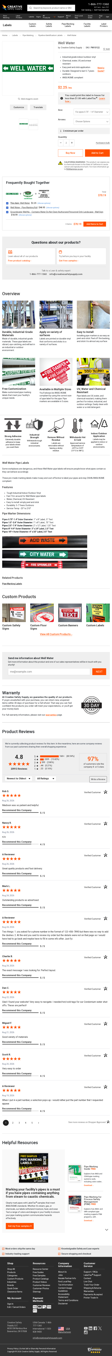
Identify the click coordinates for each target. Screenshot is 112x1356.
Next (107, 1229)
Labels (31, 17)
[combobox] (51, 8)
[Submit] (30, 8)
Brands (10, 1285)
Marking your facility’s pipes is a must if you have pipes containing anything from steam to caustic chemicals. (33, 1193)
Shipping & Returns (92, 1288)
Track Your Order (91, 1285)
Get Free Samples (101, 10)
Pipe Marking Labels (68, 25)
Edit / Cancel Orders (16, 1307)
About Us (68, 17)
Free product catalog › (19, 260)
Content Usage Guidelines (65, 1289)
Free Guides (38, 1272)
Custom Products (19, 596)
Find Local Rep (79, 17)
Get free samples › (68, 260)
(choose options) (43, 203)
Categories (12, 1275)
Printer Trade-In (91, 1298)
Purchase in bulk (103, 143)
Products (11, 1272)
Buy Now (70, 153)
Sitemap (37, 1292)
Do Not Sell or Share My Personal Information (38, 1349)
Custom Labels (32, 25)
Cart (107, 17)
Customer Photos (41, 1288)
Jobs (60, 1275)
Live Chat (88, 1281)
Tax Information (65, 1285)
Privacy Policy (12, 1349)
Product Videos (40, 1282)
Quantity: (62, 137)
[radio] (56, 756)
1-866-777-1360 (98, 4)
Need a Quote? (101, 69)
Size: (60, 110)
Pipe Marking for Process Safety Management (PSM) (93, 1201)
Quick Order (90, 17)
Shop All (11, 1269)
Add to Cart (97, 153)
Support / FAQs (91, 1272)
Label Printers (19, 17)
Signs (38, 17)
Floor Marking (6, 17)
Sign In (101, 17)
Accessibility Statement (64, 1295)
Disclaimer (63, 1303)
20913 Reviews (22, 768)
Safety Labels (49, 25)
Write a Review (98, 779)
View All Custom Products (55, 634)
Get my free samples (19, 1226)
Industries (11, 1282)
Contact (87, 1278)
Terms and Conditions (68, 1300)
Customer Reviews (41, 1285)
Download (88, 1185)
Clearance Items (14, 1292)
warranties (51, 715)
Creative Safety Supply (31, 1352)
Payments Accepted (93, 1294)
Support (61, 17)
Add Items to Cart (94, 224)
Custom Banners (68, 625)
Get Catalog (86, 10)
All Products (46, 17)
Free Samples (39, 1275)
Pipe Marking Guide (91, 1167)
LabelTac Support (92, 1275)
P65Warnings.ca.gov (74, 169)
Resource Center (40, 1269)
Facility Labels (87, 25)
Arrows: (62, 119)
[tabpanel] (85, 1176)
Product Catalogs (41, 1279)
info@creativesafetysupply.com (65, 274)
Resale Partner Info (67, 1278)
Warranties (89, 1291)
